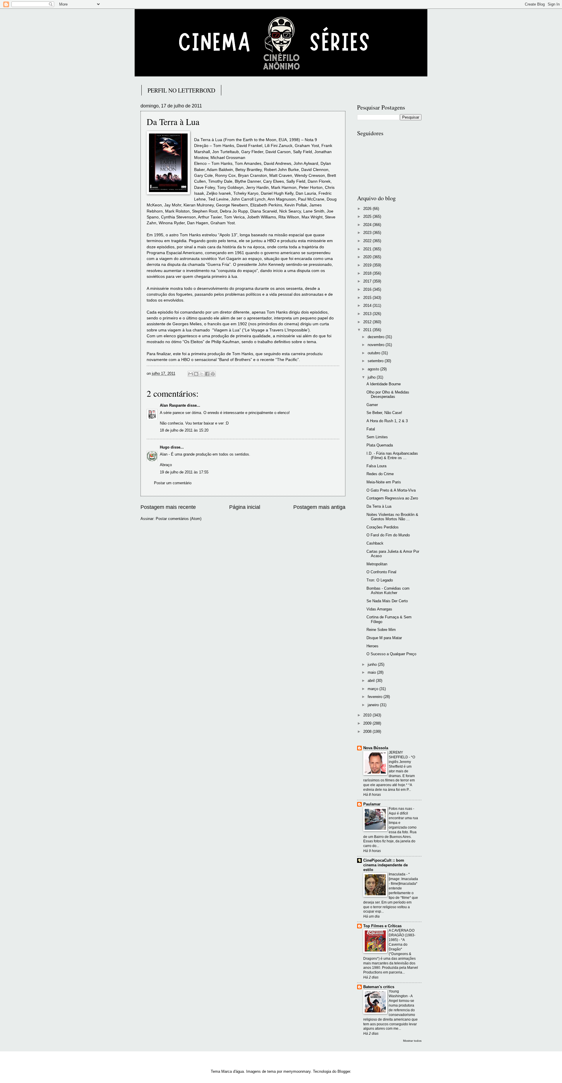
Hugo (164, 447)
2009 (368, 723)
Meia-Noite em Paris (383, 482)
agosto (374, 369)
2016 (368, 289)
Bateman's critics (378, 987)
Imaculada (397, 874)
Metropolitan (376, 564)
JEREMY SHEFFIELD (399, 754)
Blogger (343, 1071)
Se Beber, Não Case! (384, 412)
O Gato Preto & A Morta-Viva (391, 490)
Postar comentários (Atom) (178, 518)
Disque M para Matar (384, 638)
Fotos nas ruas (401, 809)
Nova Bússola (375, 748)
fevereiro (375, 696)
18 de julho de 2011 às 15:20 (184, 430)
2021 (368, 249)
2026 (368, 208)
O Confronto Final (381, 572)
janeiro (374, 705)
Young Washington (399, 993)
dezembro (376, 337)
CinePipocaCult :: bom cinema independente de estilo (385, 865)
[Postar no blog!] (196, 374)
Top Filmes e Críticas (382, 926)
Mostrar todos (412, 1040)
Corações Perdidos (382, 527)
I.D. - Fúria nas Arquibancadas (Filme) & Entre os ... (392, 455)
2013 (368, 314)
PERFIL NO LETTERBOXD (181, 90)
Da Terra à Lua (378, 506)
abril (372, 680)
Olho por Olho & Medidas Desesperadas (387, 394)
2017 (368, 281)
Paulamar (372, 804)
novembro (376, 345)
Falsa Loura (376, 466)
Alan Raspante (173, 405)
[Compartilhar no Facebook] (207, 374)
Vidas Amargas (379, 609)
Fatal (370, 429)
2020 (368, 257)
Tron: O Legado (379, 580)
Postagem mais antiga (319, 507)
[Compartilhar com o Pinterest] (213, 374)
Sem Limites (377, 437)
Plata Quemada (379, 445)
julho (372, 377)
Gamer (372, 405)
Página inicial (244, 507)
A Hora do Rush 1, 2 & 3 (387, 421)
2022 (368, 241)
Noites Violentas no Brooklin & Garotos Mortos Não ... (392, 516)
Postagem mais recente (168, 507)
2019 (368, 265)
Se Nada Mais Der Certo (387, 601)
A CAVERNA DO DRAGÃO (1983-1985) (402, 935)
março (373, 689)
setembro (376, 361)
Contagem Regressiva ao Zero (392, 498)
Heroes (372, 646)
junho (373, 664)
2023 (368, 232)
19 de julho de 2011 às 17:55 (184, 472)
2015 (368, 297)
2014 (368, 305)
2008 (368, 731)
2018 (368, 273)
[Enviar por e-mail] (190, 374)
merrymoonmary (297, 1071)
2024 (368, 225)
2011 (368, 330)
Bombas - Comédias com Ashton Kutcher (387, 590)
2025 (368, 216)
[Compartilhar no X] (202, 374)
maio (372, 672)
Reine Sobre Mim (381, 629)
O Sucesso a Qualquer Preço (391, 654)
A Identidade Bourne (383, 384)
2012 (368, 322)
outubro (374, 353)
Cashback (374, 543)
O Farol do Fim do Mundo (388, 535)
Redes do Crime (380, 474)
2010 (368, 715)
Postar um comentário (172, 483)
